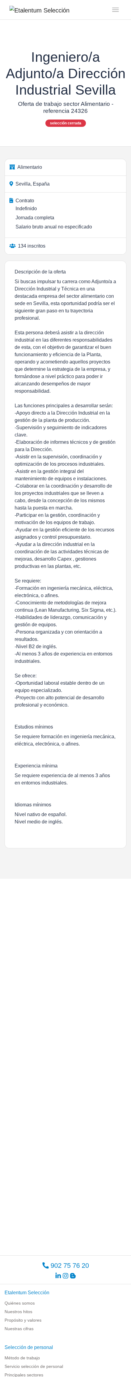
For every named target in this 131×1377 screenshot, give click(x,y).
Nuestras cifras (19, 1328)
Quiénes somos (20, 1303)
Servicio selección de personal (34, 1366)
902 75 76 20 (69, 1265)
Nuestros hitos (18, 1311)
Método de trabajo (22, 1357)
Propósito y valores (23, 1320)
